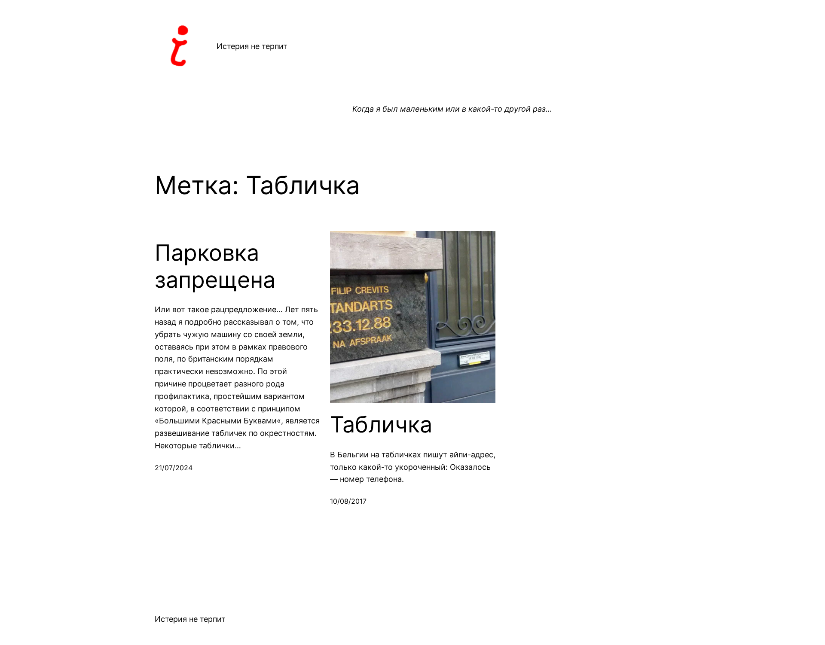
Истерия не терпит (252, 46)
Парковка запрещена (215, 266)
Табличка (381, 424)
